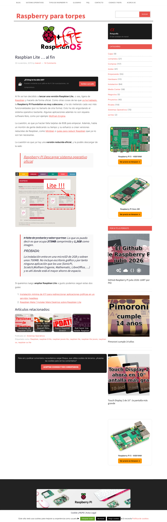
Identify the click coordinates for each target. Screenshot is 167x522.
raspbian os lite (24, 342)
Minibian (50, 131)
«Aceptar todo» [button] (87, 519)
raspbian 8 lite (45, 339)
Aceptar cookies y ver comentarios (60, 367)
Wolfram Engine (57, 116)
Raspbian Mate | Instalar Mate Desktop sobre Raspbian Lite (50, 302)
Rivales (111, 104)
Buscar (145, 14)
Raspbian (20, 100)
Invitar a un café (87, 84)
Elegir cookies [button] (113, 519)
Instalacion (113, 84)
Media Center (114, 89)
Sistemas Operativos (36, 336)
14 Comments (50, 63)
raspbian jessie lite (61, 339)
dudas (111, 69)
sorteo (111, 115)
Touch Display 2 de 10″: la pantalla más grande (128, 402)
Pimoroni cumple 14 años (121, 341)
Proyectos (112, 99)
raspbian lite (75, 339)
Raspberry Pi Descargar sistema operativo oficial (55, 159)
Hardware (112, 79)
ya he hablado (89, 100)
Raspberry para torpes (50, 16)
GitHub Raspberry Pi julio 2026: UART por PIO (129, 281)
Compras (112, 64)
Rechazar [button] (100, 519)
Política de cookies (140, 518)
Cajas (110, 54)
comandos (113, 59)
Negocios (112, 94)
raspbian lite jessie (89, 339)
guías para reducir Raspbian (71, 131)
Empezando (113, 74)
